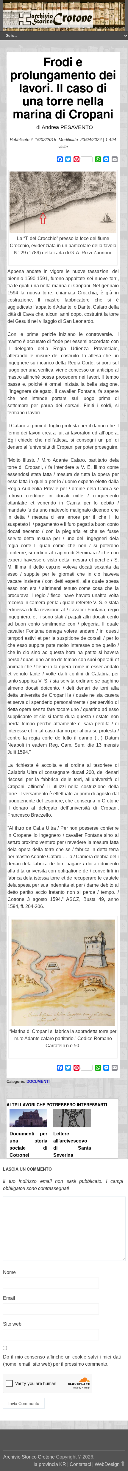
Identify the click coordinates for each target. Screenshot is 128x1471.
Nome (9, 1272)
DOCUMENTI (38, 1081)
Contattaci (80, 1464)
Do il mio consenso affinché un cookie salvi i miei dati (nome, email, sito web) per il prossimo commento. (62, 1360)
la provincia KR (50, 1464)
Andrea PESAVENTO (67, 127)
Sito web (12, 1323)
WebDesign (107, 1464)
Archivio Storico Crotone (29, 1456)
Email (9, 1298)
